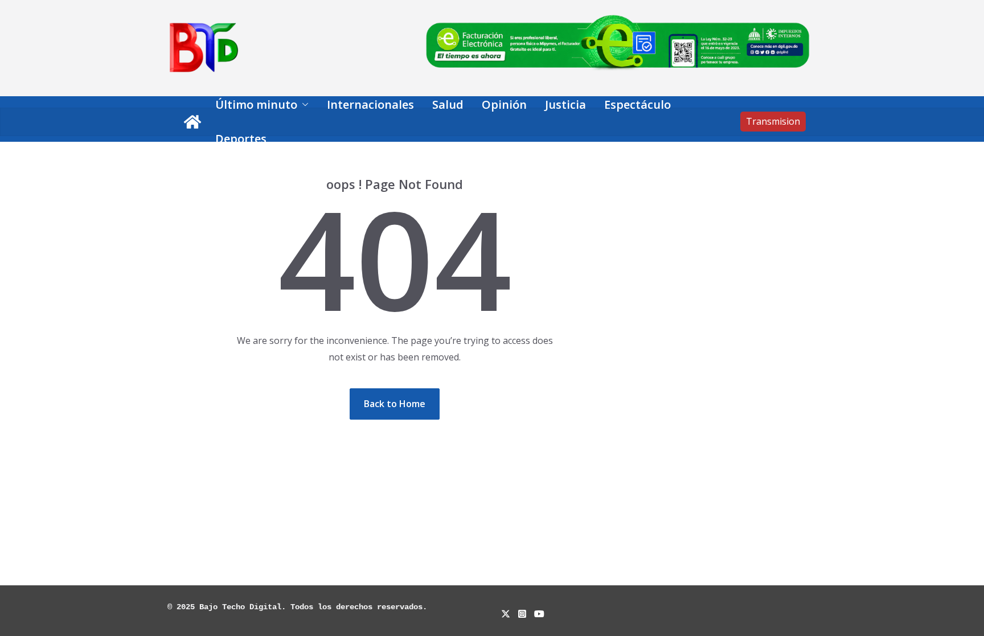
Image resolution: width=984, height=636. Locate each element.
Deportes (240, 138)
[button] (303, 104)
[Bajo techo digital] (192, 122)
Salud (448, 104)
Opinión (504, 104)
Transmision (773, 121)
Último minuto (256, 104)
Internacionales (370, 104)
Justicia (565, 104)
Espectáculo (637, 104)
